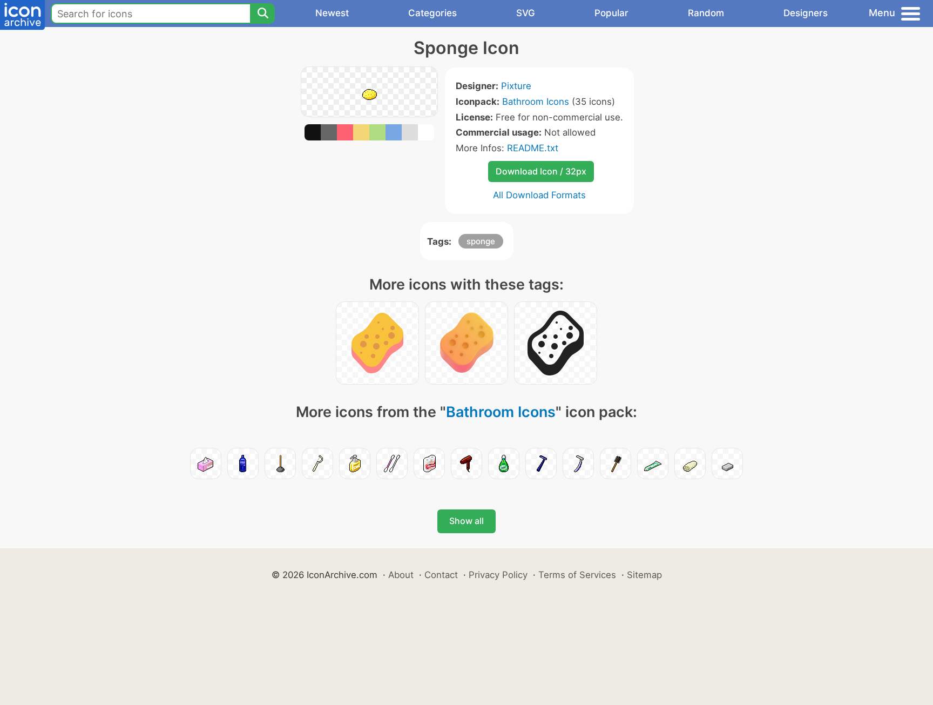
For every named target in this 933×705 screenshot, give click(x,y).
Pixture (516, 85)
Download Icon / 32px (541, 171)
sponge (480, 241)
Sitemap (644, 574)
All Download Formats (539, 195)
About (401, 574)
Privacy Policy (498, 574)
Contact (441, 574)
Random (706, 13)
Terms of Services (577, 574)
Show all (466, 520)
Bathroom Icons (535, 101)
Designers (805, 13)
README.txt (532, 148)
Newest (332, 13)
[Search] (262, 13)
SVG (525, 13)
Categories (432, 13)
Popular (611, 13)
